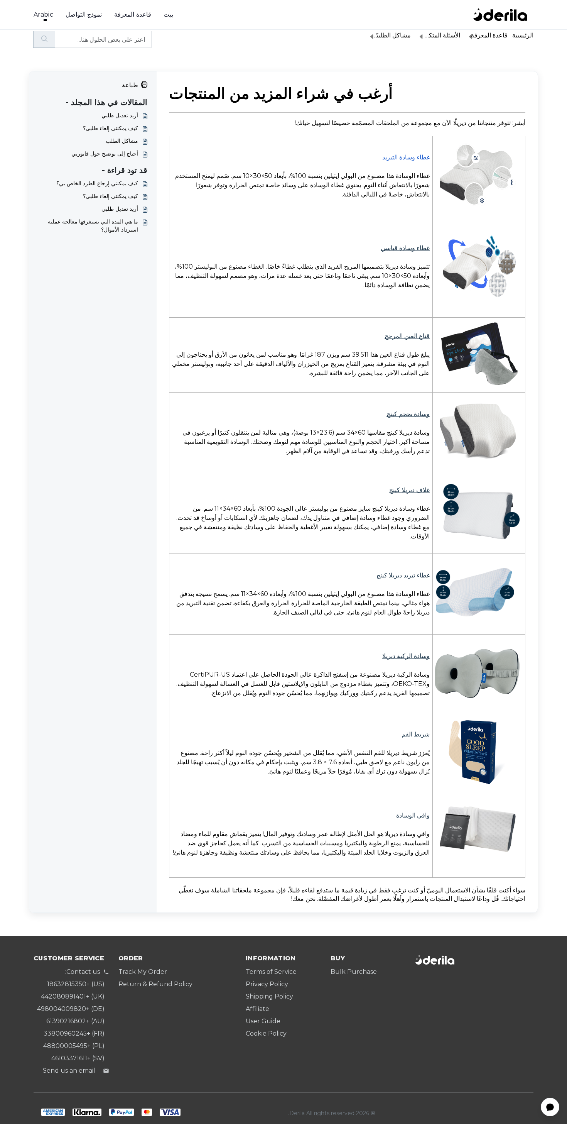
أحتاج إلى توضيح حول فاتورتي (104, 153)
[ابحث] (44, 39)
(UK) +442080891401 (73, 996)
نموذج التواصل (84, 14)
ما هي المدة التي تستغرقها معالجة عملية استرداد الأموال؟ (93, 225)
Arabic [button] (43, 14)
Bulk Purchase (354, 971)
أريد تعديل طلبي (119, 115)
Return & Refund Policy (155, 984)
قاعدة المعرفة (132, 14)
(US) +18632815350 (76, 984)
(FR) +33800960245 (74, 1033)
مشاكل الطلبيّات (390, 35)
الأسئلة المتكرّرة (439, 35)
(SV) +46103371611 (78, 1058)
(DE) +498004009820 (71, 1008)
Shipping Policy (269, 996)
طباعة (130, 85)
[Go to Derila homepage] (500, 14)
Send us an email (69, 1070)
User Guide (263, 1021)
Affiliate (257, 1008)
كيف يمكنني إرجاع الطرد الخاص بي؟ (97, 183)
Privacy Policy (267, 984)
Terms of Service (271, 971)
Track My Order (142, 971)
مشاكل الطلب (122, 140)
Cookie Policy (266, 1033)
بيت (168, 14)
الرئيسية (522, 35)
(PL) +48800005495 (74, 1046)
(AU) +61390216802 (75, 1021)
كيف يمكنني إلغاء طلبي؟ (110, 128)
